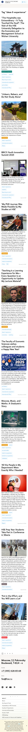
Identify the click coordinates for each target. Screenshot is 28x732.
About (4, 698)
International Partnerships (8, 710)
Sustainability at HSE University (9, 705)
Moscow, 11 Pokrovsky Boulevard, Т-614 (13, 662)
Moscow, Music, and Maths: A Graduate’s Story (11, 403)
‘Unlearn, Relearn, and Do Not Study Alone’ (11, 95)
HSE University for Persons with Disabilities (11, 717)
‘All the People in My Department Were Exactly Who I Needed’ (12, 467)
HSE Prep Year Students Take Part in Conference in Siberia (12, 532)
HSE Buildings (5, 715)
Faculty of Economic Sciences (11, 2)
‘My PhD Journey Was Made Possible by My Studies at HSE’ (11, 207)
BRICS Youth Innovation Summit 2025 (12, 153)
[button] (10, 696)
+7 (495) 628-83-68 (11, 670)
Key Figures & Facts (6, 703)
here (19, 723)
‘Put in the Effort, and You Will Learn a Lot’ (11, 597)
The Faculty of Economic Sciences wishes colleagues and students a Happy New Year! (12, 345)
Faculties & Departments (7, 708)
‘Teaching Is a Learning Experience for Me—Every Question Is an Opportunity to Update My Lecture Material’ (12, 276)
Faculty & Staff (5, 712)
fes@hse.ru (6, 678)
